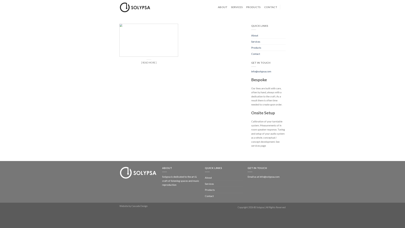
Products (253, 7)
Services (237, 7)
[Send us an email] (283, 7)
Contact (270, 7)
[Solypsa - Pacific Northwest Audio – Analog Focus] (135, 7)
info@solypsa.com (261, 71)
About (222, 7)
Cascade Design (139, 206)
